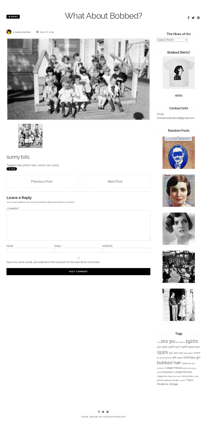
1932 (176, 353)
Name (10, 246)
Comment (13, 208)
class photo (23, 165)
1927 (177, 346)
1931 (171, 353)
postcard (168, 380)
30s (172, 341)
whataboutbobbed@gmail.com (175, 118)
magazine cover (174, 376)
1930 (197, 346)
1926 (171, 346)
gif (189, 368)
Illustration (168, 372)
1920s (191, 341)
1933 (181, 353)
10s (158, 342)
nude (196, 376)
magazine (162, 376)
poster (176, 380)
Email (58, 246)
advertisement (166, 358)
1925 (164, 346)
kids (34, 165)
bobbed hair (169, 362)
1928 (184, 346)
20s (164, 341)
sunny (55, 165)
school (41, 165)
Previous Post (41, 181)
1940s (190, 353)
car (193, 363)
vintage (173, 384)
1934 (185, 353)
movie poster (187, 376)
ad (158, 358)
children (160, 368)
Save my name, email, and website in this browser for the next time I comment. (53, 262)
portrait (160, 380)
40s (177, 342)
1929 (191, 346)
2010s (197, 352)
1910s (182, 342)
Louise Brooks (183, 372)
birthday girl (192, 357)
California (186, 363)
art (174, 357)
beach (180, 358)
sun (49, 165)
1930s (162, 352)
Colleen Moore (173, 367)
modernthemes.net (114, 417)
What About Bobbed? (103, 16)
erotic (185, 368)
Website (107, 246)
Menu (14, 17)
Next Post (115, 181)
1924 (159, 347)
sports (182, 380)
